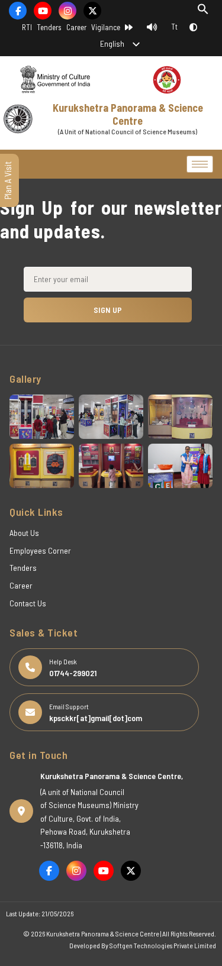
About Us (24, 533)
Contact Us (27, 603)
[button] (203, 12)
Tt (174, 26)
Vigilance (105, 27)
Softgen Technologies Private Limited (163, 945)
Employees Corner (40, 550)
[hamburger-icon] (199, 164)
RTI (27, 27)
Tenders (49, 27)
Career (76, 27)
